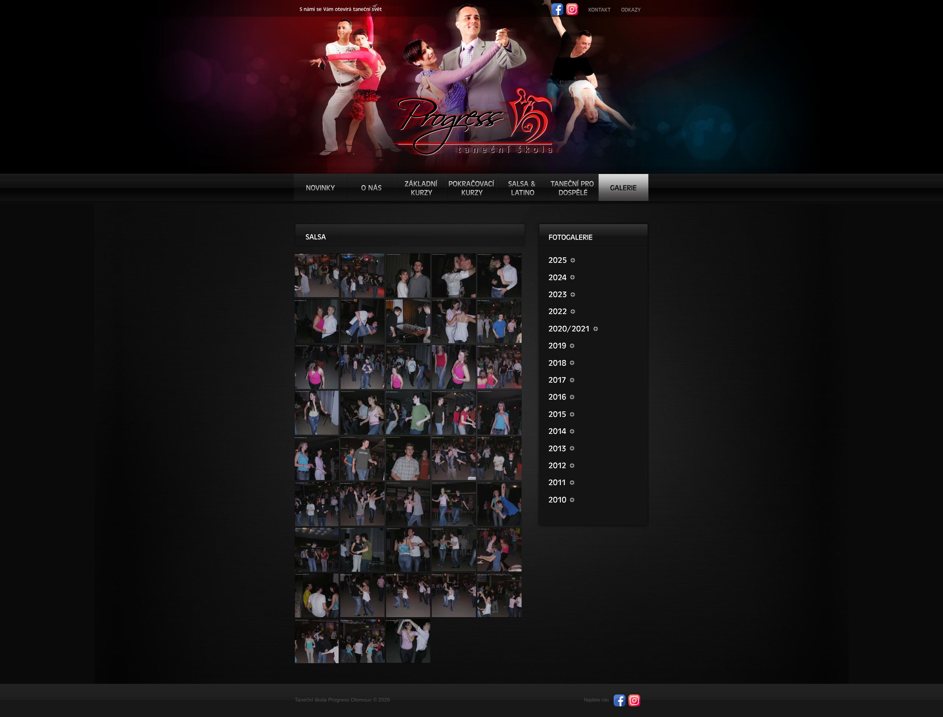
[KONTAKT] (599, 9)
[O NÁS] (371, 187)
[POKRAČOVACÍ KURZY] (472, 187)
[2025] (594, 259)
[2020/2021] (594, 328)
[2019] (594, 345)
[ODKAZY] (631, 9)
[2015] (594, 413)
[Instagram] (572, 6)
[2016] (594, 396)
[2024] (594, 276)
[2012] (594, 465)
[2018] (594, 362)
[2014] (594, 430)
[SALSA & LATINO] (522, 187)
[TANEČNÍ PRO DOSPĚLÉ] (573, 187)
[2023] (594, 294)
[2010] (594, 499)
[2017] (594, 379)
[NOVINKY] (320, 187)
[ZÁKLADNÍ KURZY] (421, 187)
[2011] (594, 482)
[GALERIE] (623, 187)
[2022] (594, 311)
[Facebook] (557, 6)
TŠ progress (474, 120)
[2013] (594, 447)
